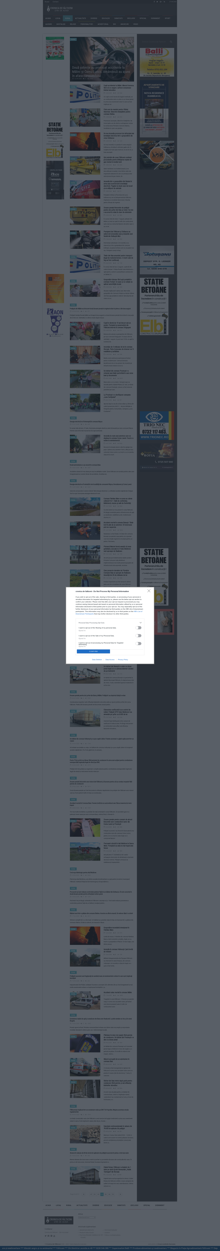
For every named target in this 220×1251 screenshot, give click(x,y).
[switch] (138, 627)
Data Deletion (97, 659)
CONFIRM (93, 651)
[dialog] (110, 625)
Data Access (110, 659)
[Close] (149, 591)
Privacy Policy (123, 659)
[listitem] (110, 622)
